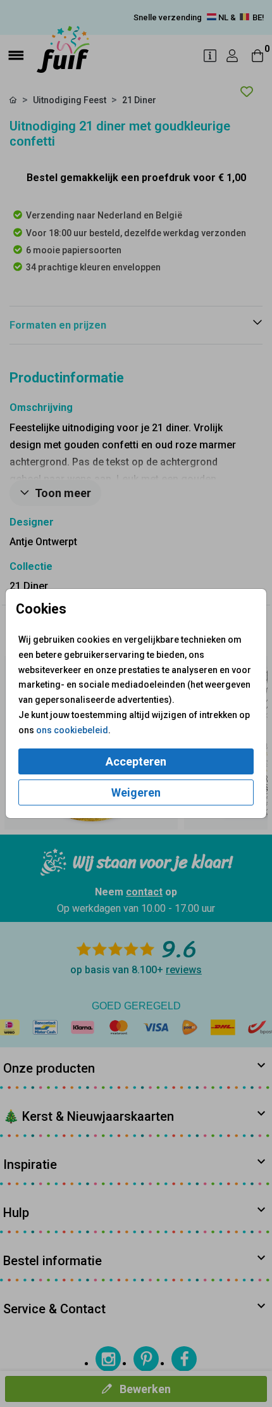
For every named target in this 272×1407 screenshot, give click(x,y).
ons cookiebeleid (72, 730)
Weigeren (136, 792)
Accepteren (136, 761)
